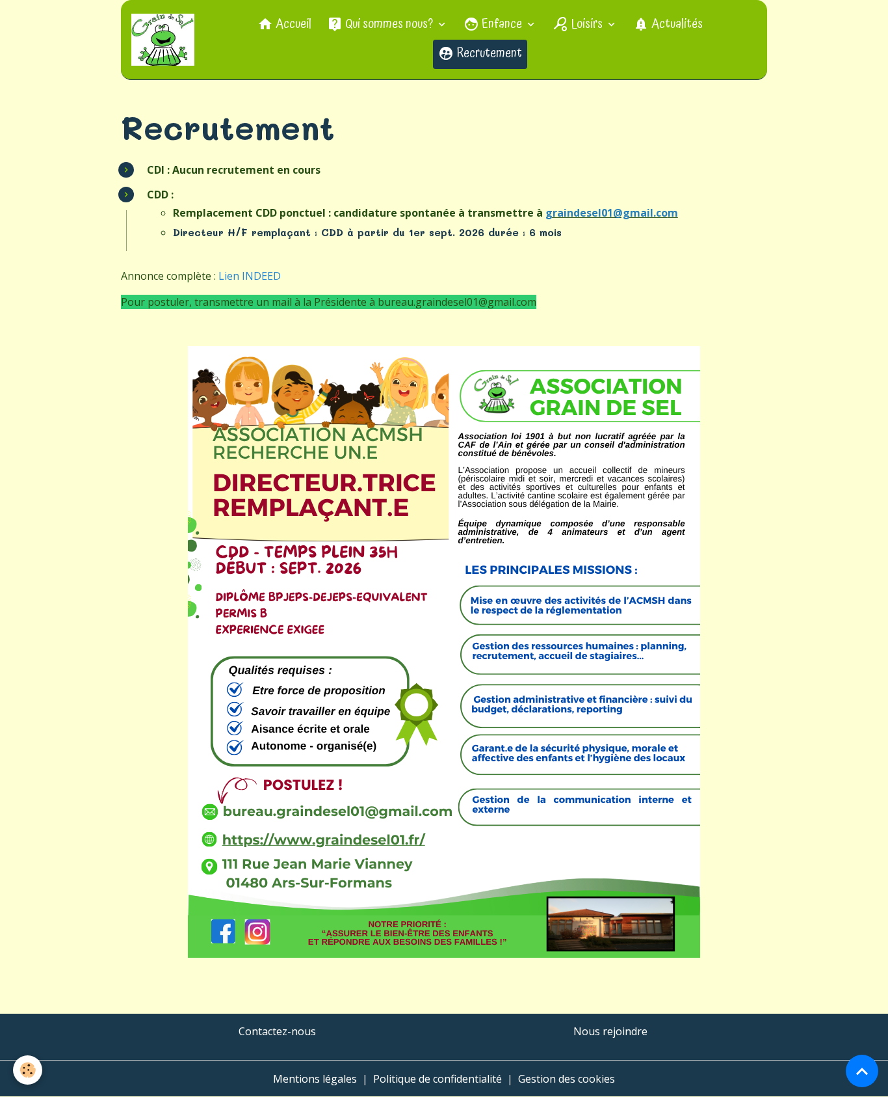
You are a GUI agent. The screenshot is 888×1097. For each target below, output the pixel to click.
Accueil (292, 24)
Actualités (676, 24)
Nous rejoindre (610, 1031)
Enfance (502, 24)
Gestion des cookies (566, 1079)
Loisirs (586, 24)
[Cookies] (27, 1070)
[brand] (164, 40)
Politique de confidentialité (437, 1079)
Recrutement (488, 54)
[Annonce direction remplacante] (444, 652)
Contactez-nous (277, 1031)
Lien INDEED (249, 276)
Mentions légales (315, 1079)
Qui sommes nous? (389, 24)
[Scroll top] (862, 1071)
